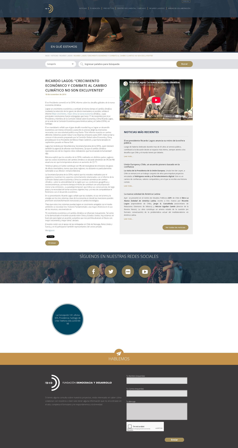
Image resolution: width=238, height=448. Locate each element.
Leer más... (128, 156)
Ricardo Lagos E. (157, 8)
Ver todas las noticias (175, 227)
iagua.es (51, 230)
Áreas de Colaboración (179, 8)
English (186, 1)
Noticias (83, 8)
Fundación (95, 8)
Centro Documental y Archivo (131, 8)
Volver (53, 243)
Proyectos (109, 8)
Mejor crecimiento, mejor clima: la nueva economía (72, 114)
